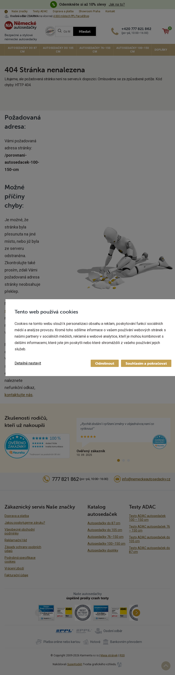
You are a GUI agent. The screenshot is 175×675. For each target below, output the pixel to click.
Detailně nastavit (28, 363)
